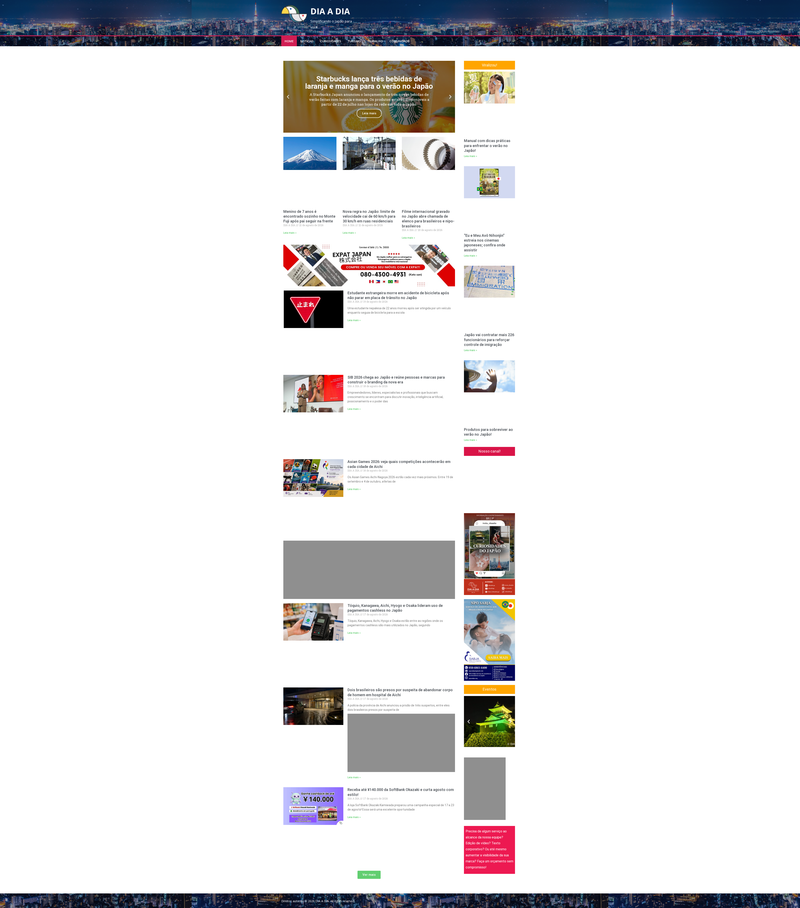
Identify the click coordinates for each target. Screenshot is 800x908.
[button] (288, 96)
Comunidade (399, 41)
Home (289, 41)
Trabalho (375, 41)
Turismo (354, 41)
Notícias (307, 41)
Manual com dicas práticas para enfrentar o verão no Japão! (487, 114)
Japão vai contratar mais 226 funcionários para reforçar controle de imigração (489, 244)
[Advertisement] (369, 424)
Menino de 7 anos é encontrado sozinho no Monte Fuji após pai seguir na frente (309, 183)
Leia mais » (289, 199)
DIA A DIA (330, 11)
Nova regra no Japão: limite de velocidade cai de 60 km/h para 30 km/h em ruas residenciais (369, 183)
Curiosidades (330, 41)
